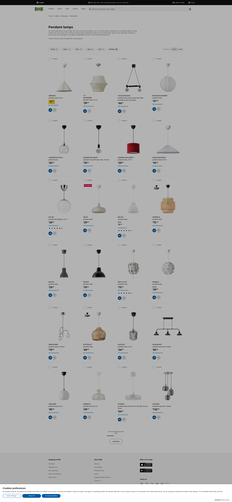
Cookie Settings (11, 496)
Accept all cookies (51, 496)
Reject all (32, 496)
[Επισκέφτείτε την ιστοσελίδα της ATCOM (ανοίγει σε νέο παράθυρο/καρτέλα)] (222, 500)
